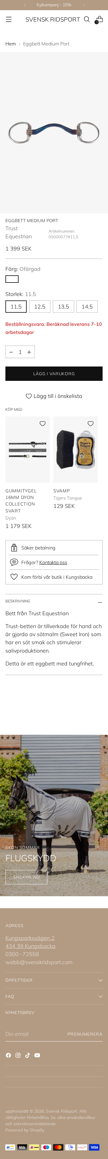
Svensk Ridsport (61, 1111)
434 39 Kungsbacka (30, 946)
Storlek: (20, 294)
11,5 (16, 306)
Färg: (22, 268)
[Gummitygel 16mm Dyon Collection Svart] (27, 449)
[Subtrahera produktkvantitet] (11, 352)
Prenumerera (85, 1034)
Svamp (61, 491)
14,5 (87, 306)
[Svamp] (75, 449)
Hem (10, 44)
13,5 (63, 306)
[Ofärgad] (12, 279)
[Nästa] (83, 5)
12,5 (39, 306)
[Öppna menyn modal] (8, 19)
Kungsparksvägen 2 (30, 937)
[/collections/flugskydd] (54, 815)
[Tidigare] (24, 5)
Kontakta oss (53, 562)
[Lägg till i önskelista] (42, 423)
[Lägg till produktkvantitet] (29, 352)
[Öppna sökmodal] (86, 19)
